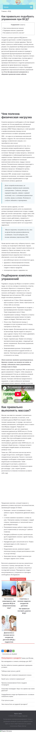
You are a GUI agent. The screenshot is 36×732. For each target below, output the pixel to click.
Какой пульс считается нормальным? (13, 679)
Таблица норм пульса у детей (10, 671)
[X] (8, 651)
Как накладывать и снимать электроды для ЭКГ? (16, 661)
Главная (4, 11)
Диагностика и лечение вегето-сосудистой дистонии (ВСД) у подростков (9, 637)
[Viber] (11, 651)
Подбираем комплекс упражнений (12, 30)
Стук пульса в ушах (7, 700)
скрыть (23, 24)
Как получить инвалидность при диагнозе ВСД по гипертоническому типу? (9, 603)
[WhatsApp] (13, 651)
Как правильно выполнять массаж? (13, 33)
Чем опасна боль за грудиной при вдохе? (14, 704)
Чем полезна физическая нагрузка (13, 28)
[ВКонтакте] (2, 651)
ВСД (9, 11)
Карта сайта (18, 713)
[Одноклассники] (5, 651)
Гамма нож (24, 658)
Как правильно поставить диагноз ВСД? (24, 611)
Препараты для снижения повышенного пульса (16, 675)
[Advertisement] (18, 488)
